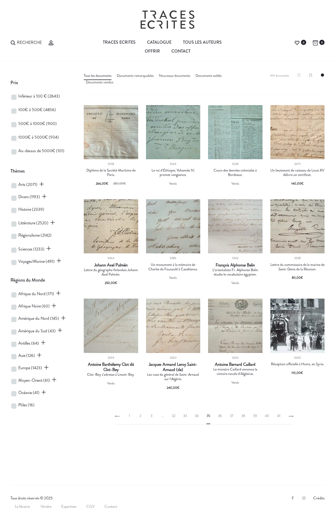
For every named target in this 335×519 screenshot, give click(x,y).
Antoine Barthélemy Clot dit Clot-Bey (111, 367)
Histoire (31, 209)
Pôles (26, 405)
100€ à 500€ (37, 110)
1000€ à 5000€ (38, 137)
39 (255, 415)
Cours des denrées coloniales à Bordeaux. (235, 172)
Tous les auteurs (202, 42)
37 (231, 415)
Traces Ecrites (119, 42)
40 (267, 415)
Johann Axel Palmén (111, 265)
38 (243, 415)
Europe (30, 368)
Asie (26, 355)
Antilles (28, 343)
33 (185, 415)
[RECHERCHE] (13, 42)
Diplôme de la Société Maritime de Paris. (111, 172)
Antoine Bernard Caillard (235, 364)
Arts (27, 184)
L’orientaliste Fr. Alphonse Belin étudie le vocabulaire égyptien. (235, 272)
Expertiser (69, 506)
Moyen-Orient (34, 380)
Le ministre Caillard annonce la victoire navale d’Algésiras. (235, 371)
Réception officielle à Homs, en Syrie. (297, 364)
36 (220, 415)
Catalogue (159, 42)
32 (173, 415)
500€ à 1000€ (37, 124)
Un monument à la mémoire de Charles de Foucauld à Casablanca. (173, 267)
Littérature (33, 223)
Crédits (319, 498)
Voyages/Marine (36, 261)
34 (197, 415)
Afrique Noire (34, 306)
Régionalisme (35, 235)
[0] (297, 42)
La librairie (23, 506)
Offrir (152, 51)
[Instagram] (303, 498)
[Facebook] (293, 498)
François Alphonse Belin (235, 265)
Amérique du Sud (37, 331)
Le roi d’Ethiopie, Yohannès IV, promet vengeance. (173, 172)
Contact (181, 51)
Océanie (29, 393)
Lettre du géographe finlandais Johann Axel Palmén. (111, 272)
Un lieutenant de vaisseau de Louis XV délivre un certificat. (297, 172)
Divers (29, 197)
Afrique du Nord (36, 294)
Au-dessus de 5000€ (41, 151)
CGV (90, 506)
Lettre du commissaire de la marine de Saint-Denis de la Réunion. (297, 267)
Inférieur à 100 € (39, 96)
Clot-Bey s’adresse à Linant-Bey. (111, 374)
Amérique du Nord (38, 318)
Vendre (46, 506)
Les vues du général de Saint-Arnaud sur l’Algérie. (173, 376)
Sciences (31, 249)
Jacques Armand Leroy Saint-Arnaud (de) (173, 367)
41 (279, 415)
